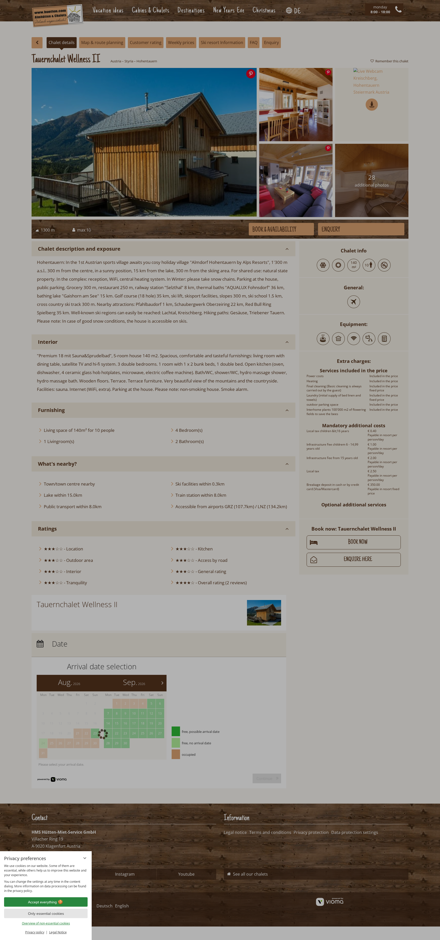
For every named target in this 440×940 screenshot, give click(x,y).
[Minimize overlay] (85, 858)
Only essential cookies (46, 913)
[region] (46, 878)
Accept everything (42, 902)
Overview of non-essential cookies (46, 923)
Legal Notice (58, 932)
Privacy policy (34, 932)
